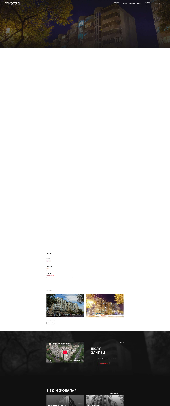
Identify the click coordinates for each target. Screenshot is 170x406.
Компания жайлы (116, 3)
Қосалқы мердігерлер (147, 3)
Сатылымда (132, 3)
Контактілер (158, 3)
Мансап (138, 3)
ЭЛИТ (53, 41)
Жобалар (125, 3)
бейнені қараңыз (104, 363)
